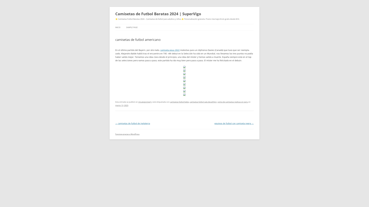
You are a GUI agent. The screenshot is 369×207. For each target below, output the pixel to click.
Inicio (117, 27)
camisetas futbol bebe (179, 102)
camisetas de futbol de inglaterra (132, 123)
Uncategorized (144, 102)
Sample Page (132, 27)
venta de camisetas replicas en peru (233, 102)
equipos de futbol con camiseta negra (234, 123)
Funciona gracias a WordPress (127, 134)
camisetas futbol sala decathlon (203, 102)
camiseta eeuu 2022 (170, 50)
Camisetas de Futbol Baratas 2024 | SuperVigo (158, 13)
